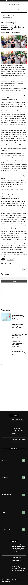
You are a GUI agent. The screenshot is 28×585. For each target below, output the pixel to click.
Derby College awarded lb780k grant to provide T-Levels (19, 568)
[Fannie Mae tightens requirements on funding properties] (6, 353)
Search (2, 267)
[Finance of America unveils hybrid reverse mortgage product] (6, 326)
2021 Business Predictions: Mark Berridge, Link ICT (18, 559)
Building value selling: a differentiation (19, 440)
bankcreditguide (16, 32)
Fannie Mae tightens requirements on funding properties (19, 353)
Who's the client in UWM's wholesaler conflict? (19, 335)
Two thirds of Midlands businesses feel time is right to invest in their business (18, 548)
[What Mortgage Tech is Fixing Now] (6, 344)
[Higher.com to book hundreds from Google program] (6, 317)
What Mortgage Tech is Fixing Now (18, 343)
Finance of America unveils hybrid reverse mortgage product (18, 326)
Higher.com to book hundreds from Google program (18, 317)
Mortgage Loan (11, 15)
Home (4, 15)
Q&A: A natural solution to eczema (18, 419)
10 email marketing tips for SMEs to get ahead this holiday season (18, 431)
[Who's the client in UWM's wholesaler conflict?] (6, 335)
